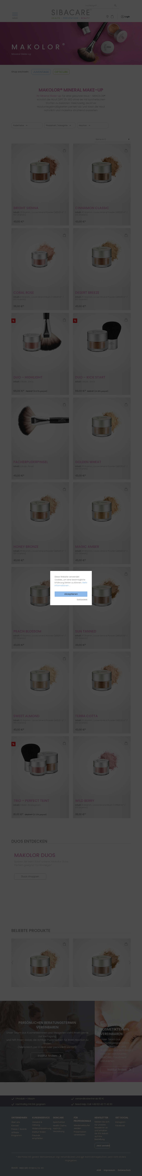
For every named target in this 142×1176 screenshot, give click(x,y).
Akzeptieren (71, 594)
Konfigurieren (82, 599)
